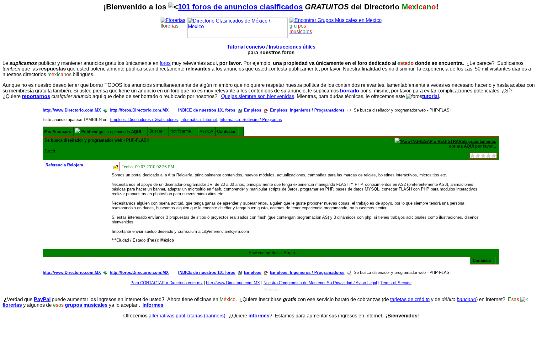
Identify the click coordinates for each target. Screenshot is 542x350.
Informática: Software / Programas (251, 119)
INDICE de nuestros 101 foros (206, 110)
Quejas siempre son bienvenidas (257, 96)
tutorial (430, 96)
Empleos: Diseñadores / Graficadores (144, 119)
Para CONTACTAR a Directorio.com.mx (166, 282)
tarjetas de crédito (410, 299)
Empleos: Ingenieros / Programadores (307, 110)
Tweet (50, 151)
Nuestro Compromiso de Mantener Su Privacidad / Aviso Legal (320, 282)
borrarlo (349, 90)
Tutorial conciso (246, 47)
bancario (466, 299)
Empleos (252, 110)
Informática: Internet (198, 119)
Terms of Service (396, 282)
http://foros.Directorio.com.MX (139, 110)
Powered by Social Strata (272, 252)
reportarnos (36, 96)
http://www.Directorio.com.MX (72, 110)
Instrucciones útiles (292, 47)
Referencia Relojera (64, 165)
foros (165, 63)
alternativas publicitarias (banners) (187, 315)
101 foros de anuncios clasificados (240, 7)
